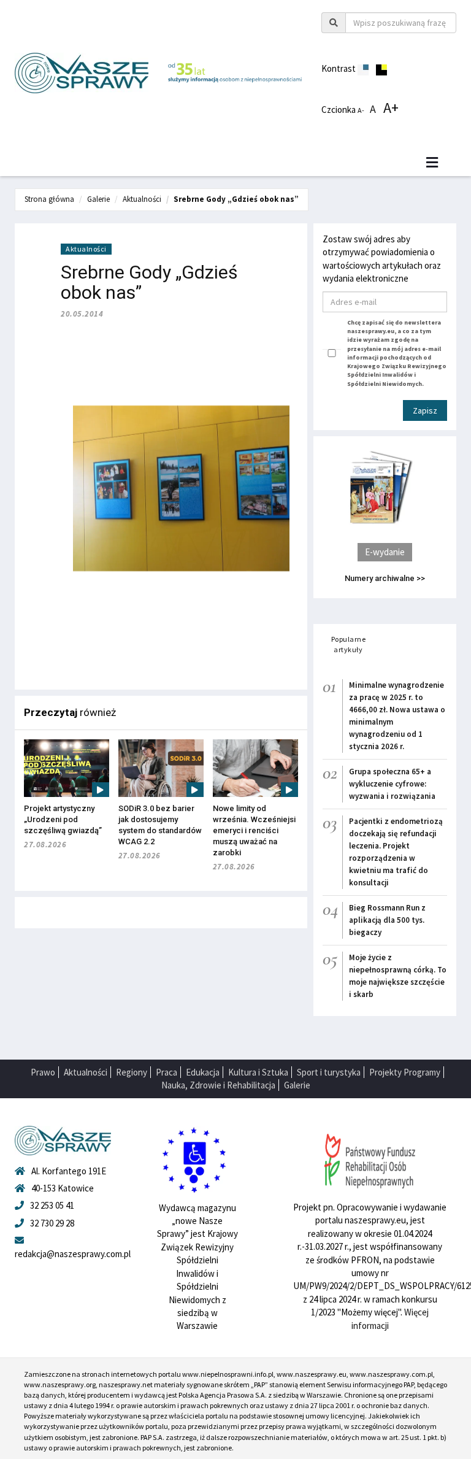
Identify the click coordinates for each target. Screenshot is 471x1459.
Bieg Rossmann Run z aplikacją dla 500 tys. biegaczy (387, 920)
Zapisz (425, 410)
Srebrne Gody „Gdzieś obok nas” (236, 199)
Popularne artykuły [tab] (348, 644)
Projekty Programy (404, 1072)
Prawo (43, 1072)
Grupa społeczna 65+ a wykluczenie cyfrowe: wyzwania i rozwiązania (392, 783)
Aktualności (142, 199)
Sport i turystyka (329, 1072)
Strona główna (49, 199)
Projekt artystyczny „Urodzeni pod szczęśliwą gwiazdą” (63, 819)
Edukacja (203, 1072)
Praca (166, 1072)
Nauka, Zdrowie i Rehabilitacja (218, 1085)
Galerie (98, 199)
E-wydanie (385, 552)
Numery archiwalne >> (385, 578)
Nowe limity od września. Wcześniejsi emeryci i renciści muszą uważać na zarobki (254, 830)
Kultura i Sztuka (258, 1072)
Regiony (131, 1072)
